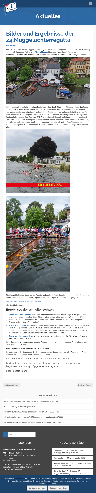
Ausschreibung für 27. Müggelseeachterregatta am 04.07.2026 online (31, 411)
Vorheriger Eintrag (12, 385)
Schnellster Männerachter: (20, 314)
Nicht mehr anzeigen (37, 488)
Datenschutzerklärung (58, 488)
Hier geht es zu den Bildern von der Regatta (23, 301)
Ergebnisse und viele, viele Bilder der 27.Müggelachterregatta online (31, 401)
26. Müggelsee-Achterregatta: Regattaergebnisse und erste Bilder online (33, 422)
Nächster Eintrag (85, 385)
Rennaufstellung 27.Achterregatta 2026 (19, 406)
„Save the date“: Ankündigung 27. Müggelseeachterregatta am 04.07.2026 (33, 417)
